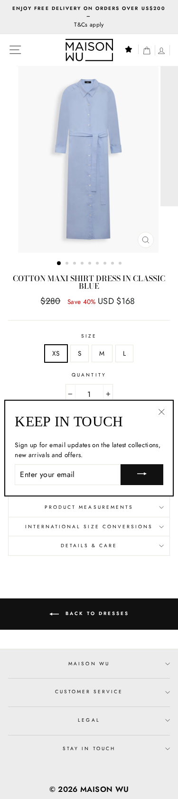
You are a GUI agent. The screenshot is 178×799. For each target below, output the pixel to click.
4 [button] (83, 264)
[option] (89, 17)
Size (89, 336)
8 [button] (113, 264)
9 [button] (121, 264)
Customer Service (89, 691)
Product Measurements (89, 507)
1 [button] (59, 263)
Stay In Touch (89, 748)
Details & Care (89, 545)
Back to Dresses (96, 613)
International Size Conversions (89, 526)
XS (56, 353)
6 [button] (98, 264)
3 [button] (75, 264)
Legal (89, 720)
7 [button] (105, 264)
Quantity (89, 374)
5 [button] (90, 264)
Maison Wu (89, 663)
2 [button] (68, 264)
